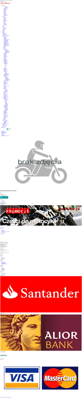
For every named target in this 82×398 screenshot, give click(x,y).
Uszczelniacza (5, 92)
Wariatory (5, 58)
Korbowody (5, 54)
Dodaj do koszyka (2, 194)
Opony (5, 46)
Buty (4, 19)
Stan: (0, 204)
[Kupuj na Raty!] (41, 197)
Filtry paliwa (5, 37)
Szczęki (5, 113)
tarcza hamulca (5, 115)
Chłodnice (5, 122)
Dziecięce (5, 10)
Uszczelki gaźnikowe (6, 40)
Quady (4, 11)
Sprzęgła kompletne (7, 52)
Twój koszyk (3, 273)
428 (5, 64)
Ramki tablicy (5, 83)
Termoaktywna (5, 20)
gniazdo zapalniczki (5, 125)
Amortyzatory (6, 89)
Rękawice (5, 17)
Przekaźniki (6, 108)
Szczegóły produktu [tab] (4, 201)
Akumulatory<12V (6, 106)
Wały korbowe (5, 57)
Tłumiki (5, 94)
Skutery (5, 9)
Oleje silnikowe (4, 33)
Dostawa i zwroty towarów (4, 132)
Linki (5, 76)
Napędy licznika (5, 71)
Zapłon (5, 101)
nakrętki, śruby (4, 47)
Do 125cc (6, 7)
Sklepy (2, 257)
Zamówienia (3, 230)
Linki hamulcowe (7, 77)
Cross (3, 25)
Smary (3, 34)
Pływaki (5, 38)
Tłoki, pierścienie (6, 49)
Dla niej (4, 21)
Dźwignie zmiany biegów (6, 74)
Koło (4, 82)
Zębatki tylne (5, 60)
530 (5, 66)
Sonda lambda (5, 111)
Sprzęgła (6, 109)
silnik (4, 48)
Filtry (4, 117)
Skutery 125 (5, 8)
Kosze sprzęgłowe (7, 50)
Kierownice (5, 75)
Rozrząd (5, 59)
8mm (5, 72)
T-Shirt (3, 26)
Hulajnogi (5, 12)
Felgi (4, 86)
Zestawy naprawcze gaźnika (7, 39)
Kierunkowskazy (6, 105)
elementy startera (4, 119)
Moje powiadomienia (4, 232)
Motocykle (5, 6)
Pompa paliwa (5, 44)
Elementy (5, 95)
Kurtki (4, 22)
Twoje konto (2, 227)
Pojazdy (3, 5)
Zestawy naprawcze (6, 91)
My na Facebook (3, 258)
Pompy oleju (5, 42)
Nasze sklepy (3, 133)
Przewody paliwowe (6, 45)
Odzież (3, 16)
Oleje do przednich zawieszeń (6, 35)
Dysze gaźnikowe (6, 41)
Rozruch (5, 107)
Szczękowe (4, 30)
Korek (4, 93)
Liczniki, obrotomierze (6, 73)
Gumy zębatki (5, 61)
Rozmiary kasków (3, 131)
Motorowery (5, 14)
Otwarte (3, 27)
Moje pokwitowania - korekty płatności (5, 231)
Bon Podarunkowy (3, 127)
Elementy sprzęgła (7, 51)
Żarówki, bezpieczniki (6, 98)
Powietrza (5, 118)
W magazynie (1, 203)
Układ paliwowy (5, 36)
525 (5, 67)
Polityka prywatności (4, 263)
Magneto (6, 102)
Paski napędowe (5, 63)
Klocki (4, 114)
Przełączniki (5, 87)
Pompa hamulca (5, 116)
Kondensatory (6, 104)
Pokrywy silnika (5, 56)
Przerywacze (6, 103)
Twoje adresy (3, 268)
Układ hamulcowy (5, 112)
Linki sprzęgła (6, 78)
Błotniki (5, 70)
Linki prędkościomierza (7, 79)
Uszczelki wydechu (6, 96)
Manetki (5, 81)
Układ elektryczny (5, 97)
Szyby (4, 84)
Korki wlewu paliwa (6, 43)
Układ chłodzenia (5, 120)
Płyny (3, 32)
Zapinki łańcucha (6, 62)
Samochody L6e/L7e (6, 15)
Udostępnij (3, 200)
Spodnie (5, 18)
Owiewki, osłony (6, 80)
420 (5, 65)
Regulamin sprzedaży (4, 262)
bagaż (3, 124)
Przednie (6, 90)
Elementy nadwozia (6, 69)
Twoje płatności (3, 269)
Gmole (4, 85)
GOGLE (5, 28)
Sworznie (5, 53)
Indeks (1, 202)
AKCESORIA (4, 123)
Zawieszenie (4, 88)
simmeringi (5, 55)
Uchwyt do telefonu (5, 126)
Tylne (6, 100)
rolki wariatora (5, 68)
